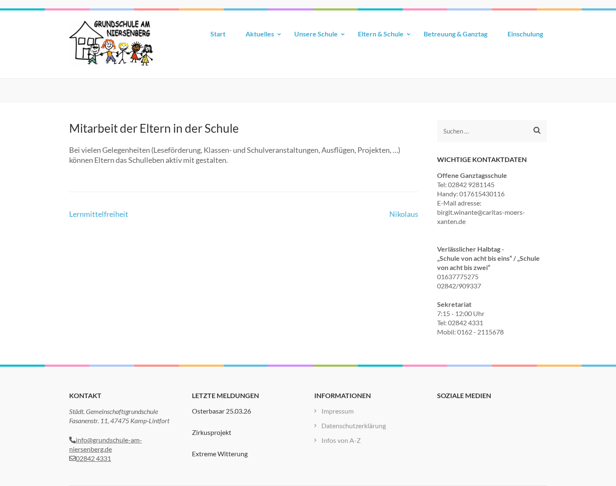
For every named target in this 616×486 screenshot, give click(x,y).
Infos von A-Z (341, 440)
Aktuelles (260, 34)
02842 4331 (93, 458)
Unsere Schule (316, 34)
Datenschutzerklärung (353, 425)
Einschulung (525, 34)
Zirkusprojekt (211, 432)
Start (217, 34)
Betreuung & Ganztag (455, 34)
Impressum (337, 411)
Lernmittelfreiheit (98, 214)
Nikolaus (403, 214)
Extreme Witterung (220, 454)
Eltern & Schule (381, 34)
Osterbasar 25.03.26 (221, 411)
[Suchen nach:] (484, 131)
